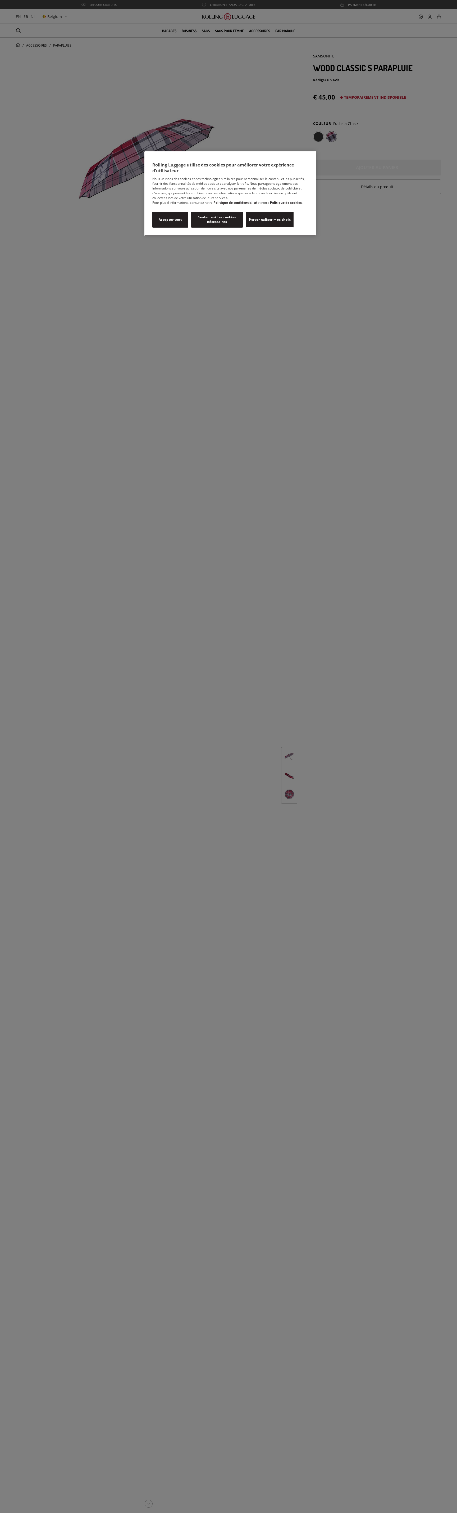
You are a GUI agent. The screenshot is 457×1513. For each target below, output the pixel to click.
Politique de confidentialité (235, 202)
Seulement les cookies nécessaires (217, 219)
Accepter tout (170, 219)
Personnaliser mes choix (270, 219)
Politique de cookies (286, 202)
